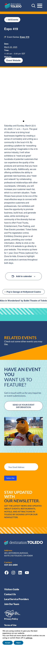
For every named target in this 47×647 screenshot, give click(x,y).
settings (29, 638)
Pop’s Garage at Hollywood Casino (23, 291)
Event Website (13, 60)
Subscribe (10, 478)
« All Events (12, 19)
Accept (7, 643)
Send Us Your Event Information (23, 405)
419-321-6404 (11, 565)
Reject (18, 643)
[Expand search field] (33, 6)
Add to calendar (24, 276)
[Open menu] (40, 6)
